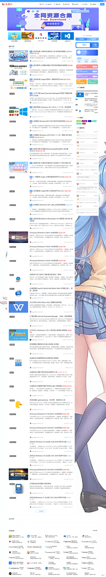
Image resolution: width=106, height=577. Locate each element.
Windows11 (13, 233)
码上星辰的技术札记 (71, 573)
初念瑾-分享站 (15, 541)
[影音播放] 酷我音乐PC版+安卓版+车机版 (44, 345)
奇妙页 (88, 557)
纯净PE (11, 275)
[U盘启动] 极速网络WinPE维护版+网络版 (44, 359)
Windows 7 (12, 108)
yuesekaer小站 (59, 552)
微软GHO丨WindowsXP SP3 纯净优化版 (89, 213)
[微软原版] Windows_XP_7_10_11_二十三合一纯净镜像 (50, 108)
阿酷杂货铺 (74, 541)
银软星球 (87, 573)
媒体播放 (84, 131)
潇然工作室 (33, 541)
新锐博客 (32, 552)
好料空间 (17, 557)
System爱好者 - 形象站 (36, 563)
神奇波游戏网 (51, 557)
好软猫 (70, 552)
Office (94, 131)
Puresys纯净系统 (52, 546)
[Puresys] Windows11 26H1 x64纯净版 (47, 233)
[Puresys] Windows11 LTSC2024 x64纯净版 (49, 414)
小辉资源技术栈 (23, 568)
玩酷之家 (90, 562)
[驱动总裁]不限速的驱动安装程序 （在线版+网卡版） (91, 110)
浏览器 (78, 131)
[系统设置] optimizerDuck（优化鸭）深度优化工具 (47, 400)
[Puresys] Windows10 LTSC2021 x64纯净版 (49, 428)
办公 (90, 131)
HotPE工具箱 (33, 536)
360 (84, 134)
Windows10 (13, 428)
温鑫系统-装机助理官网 (17, 562)
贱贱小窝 (32, 573)
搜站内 (82, 39)
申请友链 (95, 531)
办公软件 (12, 303)
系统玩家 (90, 552)
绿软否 (68, 568)
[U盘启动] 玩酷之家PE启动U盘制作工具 (48, 373)
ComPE (68, 536)
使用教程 (12, 164)
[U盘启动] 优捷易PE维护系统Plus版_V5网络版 (51, 387)
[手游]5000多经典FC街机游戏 (40, 484)
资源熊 (86, 546)
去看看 (95, 67)
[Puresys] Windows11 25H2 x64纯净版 (47, 247)
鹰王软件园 (33, 557)
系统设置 (12, 401)
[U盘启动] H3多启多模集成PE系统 (91, 104)
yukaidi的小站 (94, 541)
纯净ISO (12, 289)
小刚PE (89, 568)
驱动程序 (96, 112)
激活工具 (12, 150)
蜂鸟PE (68, 546)
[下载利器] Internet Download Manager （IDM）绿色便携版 (51, 317)
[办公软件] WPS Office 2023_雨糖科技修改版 (46, 303)
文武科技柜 (14, 552)
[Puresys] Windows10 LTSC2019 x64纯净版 (49, 470)
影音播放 (12, 345)
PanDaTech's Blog (52, 536)
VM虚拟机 (12, 219)
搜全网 (94, 39)
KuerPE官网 (20, 546)
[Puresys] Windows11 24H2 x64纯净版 (48, 261)
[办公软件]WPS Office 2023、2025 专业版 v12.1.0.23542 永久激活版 (91, 115)
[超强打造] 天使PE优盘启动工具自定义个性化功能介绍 (50, 163)
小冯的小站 (55, 541)
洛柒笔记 (69, 562)
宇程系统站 (51, 568)
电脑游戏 (12, 484)
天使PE (11, 52)
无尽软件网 (14, 573)
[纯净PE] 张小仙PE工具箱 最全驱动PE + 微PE (45, 275)
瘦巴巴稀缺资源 (70, 557)
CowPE (86, 536)
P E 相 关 (12, 80)
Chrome (79, 134)
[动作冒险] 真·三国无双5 (83, 100)
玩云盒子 (50, 573)
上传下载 (12, 94)
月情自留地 (37, 568)
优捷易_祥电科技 (16, 536)
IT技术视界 (51, 562)
